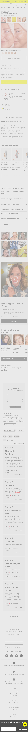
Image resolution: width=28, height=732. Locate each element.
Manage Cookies (23, 729)
